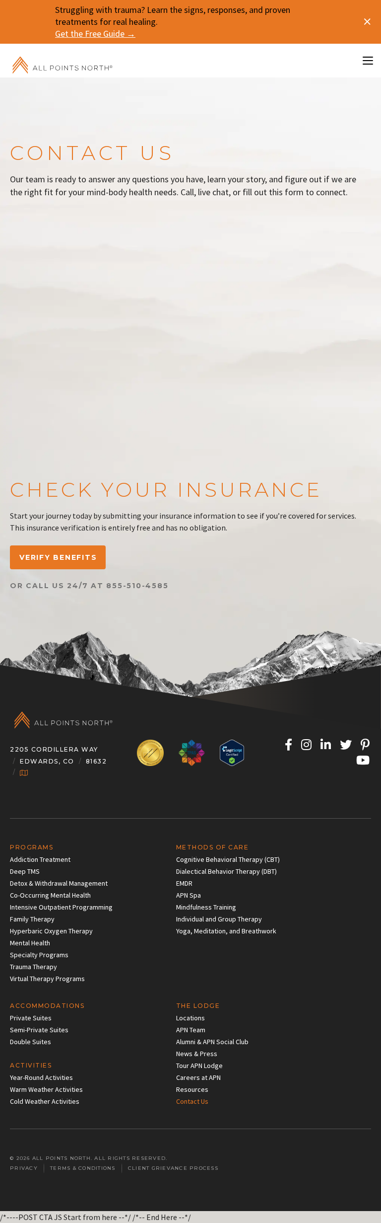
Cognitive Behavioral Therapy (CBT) (228, 859)
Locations (190, 1017)
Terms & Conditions (83, 1168)
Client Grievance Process (173, 1168)
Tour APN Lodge (199, 1065)
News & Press (196, 1053)
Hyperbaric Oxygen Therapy (51, 930)
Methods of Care (212, 847)
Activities (31, 1065)
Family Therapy (32, 919)
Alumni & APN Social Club (212, 1041)
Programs (31, 847)
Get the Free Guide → (95, 33)
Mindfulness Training (206, 907)
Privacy (24, 1168)
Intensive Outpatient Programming (61, 907)
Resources (192, 1089)
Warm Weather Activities (46, 1089)
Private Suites (31, 1017)
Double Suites (30, 1041)
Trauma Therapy (33, 966)
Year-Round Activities (41, 1077)
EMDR (184, 883)
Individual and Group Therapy (219, 919)
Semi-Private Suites (39, 1029)
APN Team (190, 1029)
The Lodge (198, 1005)
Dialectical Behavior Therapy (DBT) (226, 871)
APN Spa (188, 895)
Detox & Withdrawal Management (59, 883)
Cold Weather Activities (44, 1101)
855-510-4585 (137, 585)
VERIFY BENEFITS (58, 557)
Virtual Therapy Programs (47, 978)
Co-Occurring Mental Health (50, 895)
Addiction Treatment (40, 859)
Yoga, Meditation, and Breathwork (226, 930)
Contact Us (192, 1101)
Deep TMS (25, 871)
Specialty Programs (39, 954)
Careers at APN (198, 1077)
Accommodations (47, 1005)
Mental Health (30, 942)
